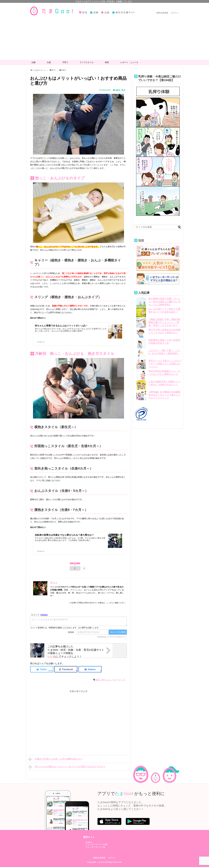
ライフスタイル (87, 62)
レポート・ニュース (129, 62)
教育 (107, 62)
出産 (49, 62)
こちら (107, 603)
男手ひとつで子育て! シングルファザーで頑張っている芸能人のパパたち (164, 364)
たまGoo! (101, 862)
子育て (65, 62)
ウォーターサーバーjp (95, 847)
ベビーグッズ (118, 680)
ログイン (175, 13)
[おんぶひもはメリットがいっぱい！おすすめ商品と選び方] (90, 669)
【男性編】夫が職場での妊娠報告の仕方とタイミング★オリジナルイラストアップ (164, 395)
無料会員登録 (162, 13)
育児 (123, 90)
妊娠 (34, 62)
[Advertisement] (104, 38)
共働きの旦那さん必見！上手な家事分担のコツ (59, 759)
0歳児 (117, 90)
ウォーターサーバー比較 (96, 844)
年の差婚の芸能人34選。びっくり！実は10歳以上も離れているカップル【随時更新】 (164, 301)
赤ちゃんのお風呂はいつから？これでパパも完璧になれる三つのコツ (70, 766)
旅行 (98, 680)
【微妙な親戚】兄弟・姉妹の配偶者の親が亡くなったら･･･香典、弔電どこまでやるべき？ (164, 322)
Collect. (89, 842)
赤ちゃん (105, 680)
